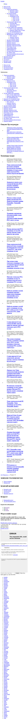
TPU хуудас (16, 20)
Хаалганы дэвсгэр (15, 24)
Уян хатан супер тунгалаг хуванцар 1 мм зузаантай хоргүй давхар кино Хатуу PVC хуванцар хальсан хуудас (15, 264)
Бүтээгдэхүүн (7, 8)
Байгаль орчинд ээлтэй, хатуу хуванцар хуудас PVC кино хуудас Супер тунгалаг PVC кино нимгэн (15, 309)
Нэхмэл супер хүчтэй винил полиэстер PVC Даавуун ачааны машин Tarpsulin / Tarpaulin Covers (15, 201)
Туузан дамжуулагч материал (14, 27)
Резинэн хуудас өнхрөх (13, 41)
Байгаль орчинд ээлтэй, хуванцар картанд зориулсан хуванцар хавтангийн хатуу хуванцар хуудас (15, 294)
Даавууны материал (12, 9)
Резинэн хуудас (14, 15)
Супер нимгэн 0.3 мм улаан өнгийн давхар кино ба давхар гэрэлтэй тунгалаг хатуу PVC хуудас (15, 325)
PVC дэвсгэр (13, 35)
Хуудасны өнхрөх (11, 13)
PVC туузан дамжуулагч (16, 28)
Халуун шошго (8, 481)
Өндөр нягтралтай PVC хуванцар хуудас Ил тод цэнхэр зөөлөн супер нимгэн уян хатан (15, 231)
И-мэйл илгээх (4, 528)
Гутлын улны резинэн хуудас (14, 51)
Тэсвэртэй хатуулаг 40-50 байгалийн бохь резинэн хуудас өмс (15, 141)
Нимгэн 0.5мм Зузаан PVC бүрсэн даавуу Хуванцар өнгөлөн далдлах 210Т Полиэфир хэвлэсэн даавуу (15, 418)
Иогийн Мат (13, 26)
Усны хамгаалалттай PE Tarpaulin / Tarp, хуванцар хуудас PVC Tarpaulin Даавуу (15, 403)
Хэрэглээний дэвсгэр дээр (14, 22)
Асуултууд (6, 59)
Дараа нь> (5, 475)
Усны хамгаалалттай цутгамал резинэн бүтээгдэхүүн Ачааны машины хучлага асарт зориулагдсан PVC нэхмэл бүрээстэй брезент (15, 169)
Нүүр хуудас (7, 6)
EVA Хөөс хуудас (11, 47)
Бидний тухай (7, 61)
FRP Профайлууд (11, 49)
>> (9, 475)
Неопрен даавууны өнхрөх (14, 45)
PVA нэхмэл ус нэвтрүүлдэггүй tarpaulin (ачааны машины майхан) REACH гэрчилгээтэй (15, 468)
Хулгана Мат (13, 23)
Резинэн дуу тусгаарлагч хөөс (15, 33)
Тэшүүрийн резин (11, 48)
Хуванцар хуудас (14, 16)
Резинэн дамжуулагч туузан (17, 30)
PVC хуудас (16, 19)
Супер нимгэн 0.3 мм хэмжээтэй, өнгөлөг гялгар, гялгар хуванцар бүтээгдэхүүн (15, 358)
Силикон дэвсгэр (14, 38)
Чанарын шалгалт (8, 56)
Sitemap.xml (7, 482)
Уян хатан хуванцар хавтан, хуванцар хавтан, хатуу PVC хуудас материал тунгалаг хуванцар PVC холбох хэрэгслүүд (15, 343)
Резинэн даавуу (14, 12)
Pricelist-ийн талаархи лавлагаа (9, 523)
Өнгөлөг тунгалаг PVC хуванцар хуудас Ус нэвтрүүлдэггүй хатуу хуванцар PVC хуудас (15, 279)
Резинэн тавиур (11, 55)
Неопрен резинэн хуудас (13, 44)
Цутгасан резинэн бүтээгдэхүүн (15, 54)
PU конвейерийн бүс (15, 31)
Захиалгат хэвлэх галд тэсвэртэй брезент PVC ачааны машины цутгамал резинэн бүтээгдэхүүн (14, 185)
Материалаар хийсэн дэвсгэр (14, 34)
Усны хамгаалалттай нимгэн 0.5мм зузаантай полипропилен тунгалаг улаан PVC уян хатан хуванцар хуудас (15, 247)
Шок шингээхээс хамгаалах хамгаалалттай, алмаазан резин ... (15, 133)
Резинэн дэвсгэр (14, 37)
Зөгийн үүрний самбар (13, 40)
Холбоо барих (7, 62)
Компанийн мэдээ (8, 500)
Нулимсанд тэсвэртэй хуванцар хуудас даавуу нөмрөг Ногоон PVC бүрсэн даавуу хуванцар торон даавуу (15, 389)
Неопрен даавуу (14, 10)
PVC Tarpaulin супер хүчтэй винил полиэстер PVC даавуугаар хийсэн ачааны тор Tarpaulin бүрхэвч (15, 453)
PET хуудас (16, 17)
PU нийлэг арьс (11, 52)
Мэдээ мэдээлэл (8, 58)
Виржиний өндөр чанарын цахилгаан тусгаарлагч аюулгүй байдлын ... (15, 151)
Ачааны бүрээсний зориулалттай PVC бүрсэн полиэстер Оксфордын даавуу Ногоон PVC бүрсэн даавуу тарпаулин (13, 436)
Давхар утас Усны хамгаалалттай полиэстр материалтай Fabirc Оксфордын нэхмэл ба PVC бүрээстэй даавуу (15, 373)
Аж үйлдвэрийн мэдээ (10, 501)
